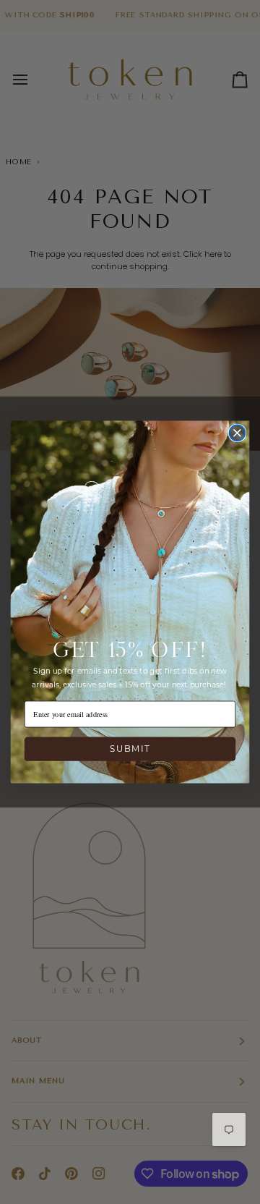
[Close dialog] (237, 433)
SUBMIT (130, 749)
